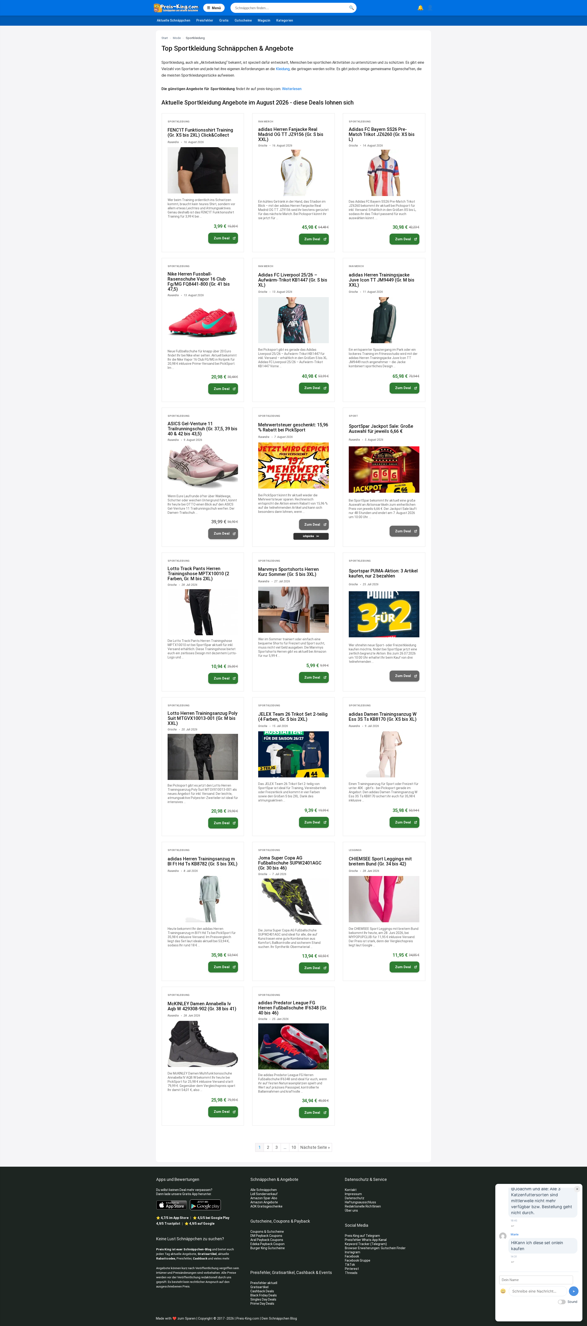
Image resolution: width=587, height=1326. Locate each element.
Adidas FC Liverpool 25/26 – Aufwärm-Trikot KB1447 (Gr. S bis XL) (292, 280)
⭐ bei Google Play (211, 1218)
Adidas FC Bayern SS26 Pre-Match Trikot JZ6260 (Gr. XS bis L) (382, 134)
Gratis (224, 20)
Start (164, 38)
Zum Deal (222, 238)
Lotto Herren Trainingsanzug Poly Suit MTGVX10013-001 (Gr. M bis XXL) (203, 718)
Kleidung (283, 69)
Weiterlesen (292, 89)
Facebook (352, 1256)
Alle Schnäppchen (263, 1190)
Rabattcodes (165, 1258)
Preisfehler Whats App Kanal (366, 1240)
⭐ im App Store (172, 1218)
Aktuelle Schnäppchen (173, 20)
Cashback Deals (262, 1291)
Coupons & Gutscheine (267, 1231)
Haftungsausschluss (360, 1202)
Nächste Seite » (315, 1147)
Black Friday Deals (263, 1295)
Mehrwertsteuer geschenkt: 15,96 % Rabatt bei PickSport (293, 427)
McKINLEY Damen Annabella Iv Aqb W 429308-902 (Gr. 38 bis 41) (202, 1006)
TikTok (350, 1264)
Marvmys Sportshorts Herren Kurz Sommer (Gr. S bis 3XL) (288, 571)
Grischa (262, 145)
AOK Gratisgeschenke (266, 1206)
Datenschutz (354, 1198)
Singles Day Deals (263, 1299)
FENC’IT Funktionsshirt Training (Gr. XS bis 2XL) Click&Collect (200, 132)
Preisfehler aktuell (263, 1283)
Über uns (351, 1210)
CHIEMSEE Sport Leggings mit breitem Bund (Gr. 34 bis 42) (380, 861)
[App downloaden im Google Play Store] (205, 1204)
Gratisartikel (207, 1254)
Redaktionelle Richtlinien (363, 1206)
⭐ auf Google (199, 1223)
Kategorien (284, 20)
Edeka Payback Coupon (267, 1244)
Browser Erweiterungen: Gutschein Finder (375, 1248)
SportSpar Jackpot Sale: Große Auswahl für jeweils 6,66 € (381, 428)
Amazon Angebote (264, 1202)
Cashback (200, 1258)
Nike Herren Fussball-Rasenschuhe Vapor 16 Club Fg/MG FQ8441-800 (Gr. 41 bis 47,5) (199, 281)
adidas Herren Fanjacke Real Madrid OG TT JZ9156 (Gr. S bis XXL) (290, 134)
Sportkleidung (178, 121)
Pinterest (352, 1269)
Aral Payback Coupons (266, 1240)
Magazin (264, 20)
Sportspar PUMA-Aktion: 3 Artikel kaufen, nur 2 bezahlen (383, 573)
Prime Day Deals (262, 1303)
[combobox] (293, 8)
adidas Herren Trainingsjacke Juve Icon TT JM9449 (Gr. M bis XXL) (381, 280)
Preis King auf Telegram (363, 1236)
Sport (353, 415)
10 (293, 1147)
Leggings (355, 850)
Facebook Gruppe (358, 1260)
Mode (177, 38)
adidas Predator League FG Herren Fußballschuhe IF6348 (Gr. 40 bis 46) (292, 1008)
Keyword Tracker (357, 1244)
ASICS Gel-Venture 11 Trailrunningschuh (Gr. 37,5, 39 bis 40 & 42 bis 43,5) (202, 428)
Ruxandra (173, 142)
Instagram (353, 1252)
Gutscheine (243, 20)
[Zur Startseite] (178, 7)
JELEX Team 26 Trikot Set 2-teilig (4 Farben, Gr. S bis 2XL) (293, 716)
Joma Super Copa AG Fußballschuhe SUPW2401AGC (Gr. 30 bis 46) (289, 863)
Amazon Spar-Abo (263, 1198)
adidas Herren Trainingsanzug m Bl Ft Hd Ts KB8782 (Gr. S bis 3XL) (203, 861)
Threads (351, 1273)
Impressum (353, 1194)
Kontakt (351, 1190)
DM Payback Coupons (266, 1236)
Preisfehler (204, 20)
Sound (572, 1302)
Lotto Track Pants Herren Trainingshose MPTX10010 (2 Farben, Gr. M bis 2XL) (198, 573)
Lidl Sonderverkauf (264, 1194)
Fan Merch (265, 121)
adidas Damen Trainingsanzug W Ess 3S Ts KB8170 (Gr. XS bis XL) (383, 716)
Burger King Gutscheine (267, 1248)
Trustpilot (168, 1223)
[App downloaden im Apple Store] (171, 1205)
